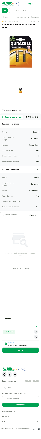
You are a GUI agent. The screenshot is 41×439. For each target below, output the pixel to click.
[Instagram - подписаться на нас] (4, 374)
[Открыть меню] (5, 10)
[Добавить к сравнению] (36, 332)
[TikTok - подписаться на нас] (10, 374)
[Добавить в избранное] (36, 327)
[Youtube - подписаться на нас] (15, 374)
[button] (36, 337)
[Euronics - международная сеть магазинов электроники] (18, 3)
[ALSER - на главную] (8, 4)
